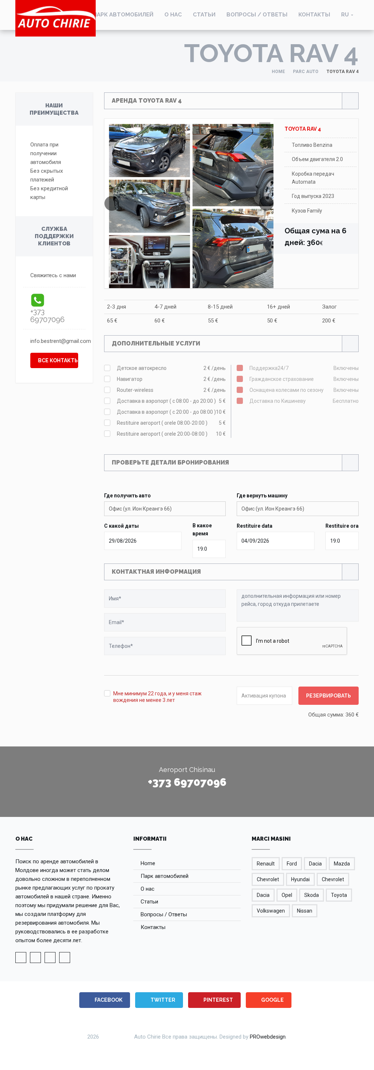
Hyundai (300, 879)
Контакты (314, 14)
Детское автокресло (171, 368)
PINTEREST (217, 1000)
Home (278, 71)
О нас (173, 14)
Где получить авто (127, 495)
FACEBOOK (108, 1000)
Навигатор (171, 379)
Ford (292, 864)
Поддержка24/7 (304, 368)
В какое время (202, 529)
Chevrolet (268, 879)
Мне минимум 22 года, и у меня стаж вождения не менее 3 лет (157, 697)
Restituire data (254, 526)
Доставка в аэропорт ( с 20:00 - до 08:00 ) (171, 412)
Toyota (339, 895)
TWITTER (162, 1000)
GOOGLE (272, 1000)
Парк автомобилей (123, 14)
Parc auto (305, 71)
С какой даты (121, 526)
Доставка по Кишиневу (304, 401)
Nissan (304, 911)
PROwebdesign (268, 1036)
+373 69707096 (47, 315)
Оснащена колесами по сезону (304, 390)
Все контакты (58, 360)
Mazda (342, 864)
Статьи (204, 14)
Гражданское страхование (304, 379)
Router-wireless (171, 390)
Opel (287, 895)
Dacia (315, 864)
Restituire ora (342, 526)
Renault (266, 864)
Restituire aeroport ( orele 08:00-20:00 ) (171, 423)
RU (345, 14)
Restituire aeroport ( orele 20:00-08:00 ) (171, 434)
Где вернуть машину (262, 495)
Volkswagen (271, 911)
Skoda (311, 895)
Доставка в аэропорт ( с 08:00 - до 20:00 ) (171, 401)
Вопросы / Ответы (256, 14)
